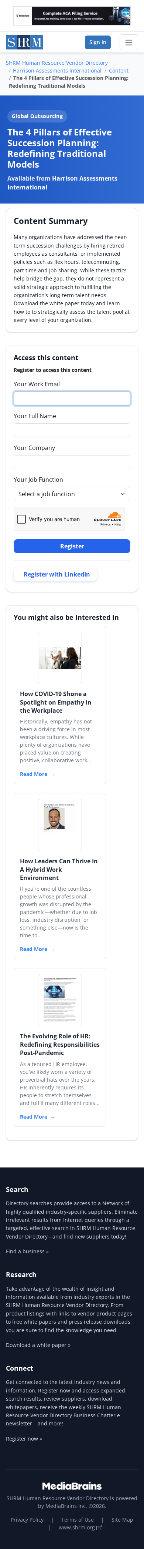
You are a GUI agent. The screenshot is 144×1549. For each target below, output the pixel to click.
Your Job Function (38, 480)
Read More (33, 773)
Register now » (24, 1438)
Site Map (122, 1519)
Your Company (34, 448)
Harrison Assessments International (57, 70)
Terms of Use (77, 1519)
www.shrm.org (77, 1527)
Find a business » (27, 1251)
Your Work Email (37, 384)
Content (118, 70)
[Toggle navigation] (129, 42)
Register (72, 546)
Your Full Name (35, 416)
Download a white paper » (38, 1344)
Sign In (97, 42)
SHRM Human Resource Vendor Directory (57, 62)
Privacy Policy (27, 1519)
